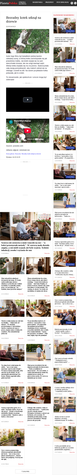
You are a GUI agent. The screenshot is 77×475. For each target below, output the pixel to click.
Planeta (8, 3)
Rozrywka (38, 2)
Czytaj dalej (25, 471)
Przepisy (50, 2)
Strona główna (22, 3)
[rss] (72, 3)
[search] (75, 3)
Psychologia (63, 2)
